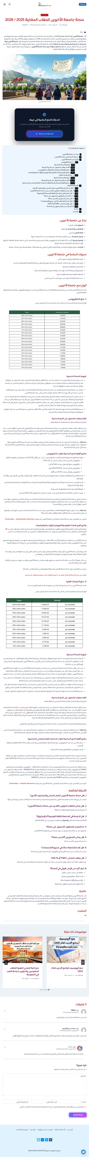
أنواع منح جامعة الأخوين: (71, 159)
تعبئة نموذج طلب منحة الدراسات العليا (19, 835)
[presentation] (66, 1108)
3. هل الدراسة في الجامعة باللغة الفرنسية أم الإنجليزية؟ (57, 193)
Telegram (83, 4)
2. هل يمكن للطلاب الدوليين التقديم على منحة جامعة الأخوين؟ (54, 191)
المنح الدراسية (44, 15)
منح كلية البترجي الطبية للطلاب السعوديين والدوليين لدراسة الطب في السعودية (23, 1130)
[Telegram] (83, 1152)
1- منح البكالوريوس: (69, 162)
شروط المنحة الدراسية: (64, 165)
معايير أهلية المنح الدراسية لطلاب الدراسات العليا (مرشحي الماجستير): (48, 183)
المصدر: (77, 211)
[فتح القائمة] (5, 4)
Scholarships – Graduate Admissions (22, 911)
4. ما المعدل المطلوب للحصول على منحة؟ (61, 196)
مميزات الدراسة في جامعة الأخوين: (67, 157)
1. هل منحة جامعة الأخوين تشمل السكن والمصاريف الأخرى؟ (55, 188)
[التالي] (6, 1120)
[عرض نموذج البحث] (10, 4)
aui (24, 696)
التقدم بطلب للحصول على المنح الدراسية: (58, 167)
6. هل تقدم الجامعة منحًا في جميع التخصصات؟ (59, 201)
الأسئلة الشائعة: (74, 185)
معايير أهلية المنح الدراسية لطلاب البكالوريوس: (56, 170)
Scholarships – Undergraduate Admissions (20, 615)
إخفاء (71, 148)
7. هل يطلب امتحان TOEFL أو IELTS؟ (63, 204)
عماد (60, 25)
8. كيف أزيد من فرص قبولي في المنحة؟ (62, 206)
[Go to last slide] (83, 1120)
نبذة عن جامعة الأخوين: (71, 154)
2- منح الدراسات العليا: (68, 175)
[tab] (48, 1148)
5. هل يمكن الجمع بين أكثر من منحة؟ (63, 198)
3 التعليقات (25, 25)
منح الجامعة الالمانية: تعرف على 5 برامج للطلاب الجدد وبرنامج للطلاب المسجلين (52, 702)
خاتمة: (77, 209)
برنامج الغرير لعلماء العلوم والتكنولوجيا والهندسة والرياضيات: (51, 172)
